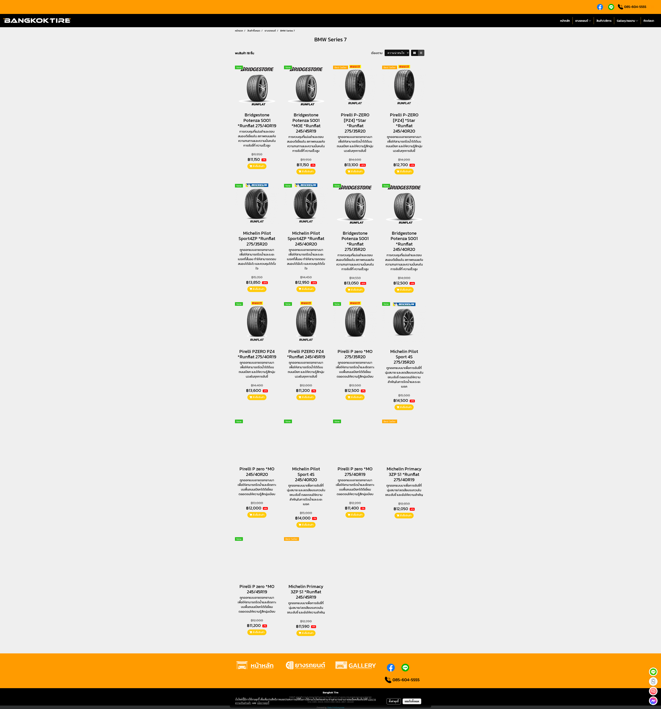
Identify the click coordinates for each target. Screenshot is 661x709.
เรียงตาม (378, 53)
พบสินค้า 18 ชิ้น (244, 53)
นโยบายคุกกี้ (263, 703)
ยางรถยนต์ (582, 21)
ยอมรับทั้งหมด (412, 701)
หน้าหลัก (565, 21)
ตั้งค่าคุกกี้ (394, 701)
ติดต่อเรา (648, 21)
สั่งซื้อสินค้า (258, 166)
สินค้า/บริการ (603, 21)
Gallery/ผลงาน (626, 21)
